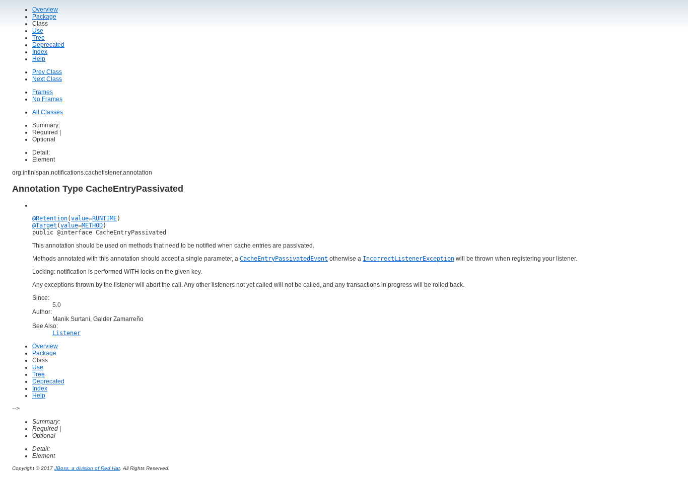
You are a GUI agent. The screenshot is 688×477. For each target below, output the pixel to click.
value (80, 218)
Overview (45, 9)
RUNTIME (104, 218)
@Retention (49, 218)
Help (38, 58)
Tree (38, 37)
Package (44, 16)
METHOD (92, 225)
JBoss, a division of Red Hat (87, 468)
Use (37, 30)
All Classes (47, 112)
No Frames (47, 99)
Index (39, 51)
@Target (44, 225)
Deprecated (48, 44)
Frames (42, 92)
